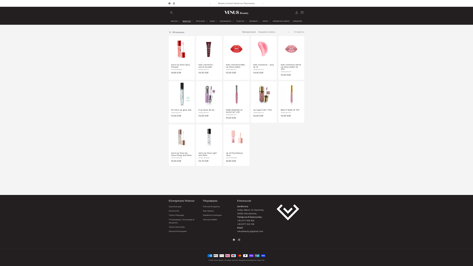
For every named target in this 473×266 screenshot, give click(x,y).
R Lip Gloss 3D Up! (207, 110)
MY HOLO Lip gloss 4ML (181, 110)
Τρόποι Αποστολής (177, 227)
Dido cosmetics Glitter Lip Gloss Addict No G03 (291, 67)
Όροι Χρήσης (208, 211)
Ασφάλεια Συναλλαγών (212, 215)
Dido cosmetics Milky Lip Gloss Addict (235, 66)
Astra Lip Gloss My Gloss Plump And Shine (181, 154)
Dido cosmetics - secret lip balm (206, 66)
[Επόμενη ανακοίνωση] (262, 3)
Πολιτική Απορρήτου (211, 207)
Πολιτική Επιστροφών (178, 231)
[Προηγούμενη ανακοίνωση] (210, 3)
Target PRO (260, 260)
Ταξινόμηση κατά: (249, 32)
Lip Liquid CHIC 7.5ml (262, 110)
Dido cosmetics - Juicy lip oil (263, 66)
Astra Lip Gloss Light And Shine (208, 154)
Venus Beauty (218, 260)
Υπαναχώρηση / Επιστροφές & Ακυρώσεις (181, 221)
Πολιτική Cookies (210, 220)
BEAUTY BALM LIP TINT (290, 110)
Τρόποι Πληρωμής (176, 215)
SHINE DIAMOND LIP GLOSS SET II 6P (234, 111)
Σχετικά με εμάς (175, 207)
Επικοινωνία (174, 211)
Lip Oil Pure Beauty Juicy (234, 154)
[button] (171, 12)
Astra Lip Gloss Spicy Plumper (180, 66)
